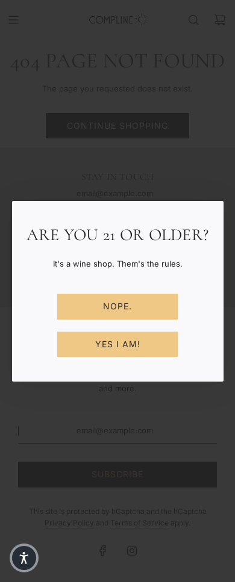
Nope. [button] (117, 306)
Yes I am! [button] (117, 344)
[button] (24, 557)
